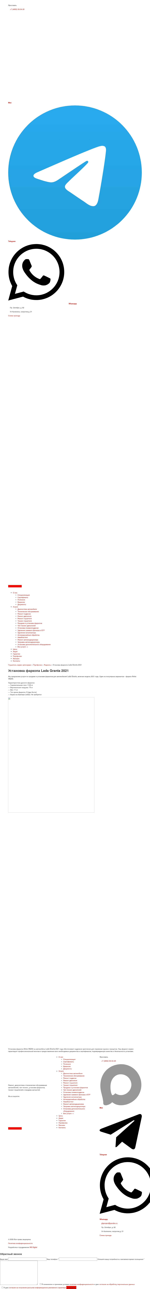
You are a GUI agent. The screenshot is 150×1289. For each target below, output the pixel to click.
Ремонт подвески (24, 614)
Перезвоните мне (15, 586)
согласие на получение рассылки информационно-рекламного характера (37, 1287)
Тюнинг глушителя (25, 621)
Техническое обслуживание (28, 611)
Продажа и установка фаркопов (30, 623)
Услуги (15, 606)
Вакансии (21, 602)
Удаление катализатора (27, 632)
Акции (15, 651)
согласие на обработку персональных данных (117, 1284)
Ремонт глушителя (25, 618)
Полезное (21, 599)
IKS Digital (33, 1247)
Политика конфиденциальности (20, 1243)
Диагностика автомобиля (27, 609)
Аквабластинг (23, 637)
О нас (15, 592)
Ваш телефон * (53, 1259)
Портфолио (17, 656)
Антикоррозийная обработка (28, 635)
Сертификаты (23, 597)
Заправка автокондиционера (29, 642)
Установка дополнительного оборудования (34, 644)
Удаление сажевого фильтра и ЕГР (31, 630)
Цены (15, 649)
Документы (22, 604)
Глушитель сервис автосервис (19, 665)
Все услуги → (23, 647)
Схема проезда (14, 315)
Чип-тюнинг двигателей (27, 625)
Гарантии (16, 654)
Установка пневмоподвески (28, 628)
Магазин (16, 658)
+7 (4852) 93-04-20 (16, 9)
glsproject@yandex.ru (109, 1223)
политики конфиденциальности (82, 1284)
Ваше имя (4, 1259)
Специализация (24, 595)
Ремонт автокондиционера (28, 639)
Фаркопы (47, 665)
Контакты (16, 661)
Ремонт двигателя (24, 616)
